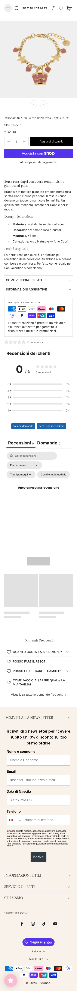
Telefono (14, 811)
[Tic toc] (44, 923)
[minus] (8, 141)
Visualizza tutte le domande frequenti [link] (37, 694)
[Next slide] (43, 103)
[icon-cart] (68, 8)
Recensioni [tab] (21, 442)
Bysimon (44, 983)
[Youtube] (55, 923)
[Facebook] (22, 923)
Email (11, 771)
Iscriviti (38, 857)
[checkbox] (53, 474)
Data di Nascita (19, 791)
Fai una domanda (23, 426)
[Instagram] (33, 923)
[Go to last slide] (33, 103)
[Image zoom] (38, 59)
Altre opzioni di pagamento (38, 162)
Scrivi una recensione (51, 426)
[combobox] (14, 820)
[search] (16, 8)
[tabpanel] (38, 493)
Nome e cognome (21, 751)
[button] (51, 141)
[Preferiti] (61, 8)
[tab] (49, 443)
